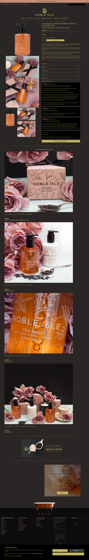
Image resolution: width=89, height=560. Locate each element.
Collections (64, 18)
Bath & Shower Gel (69, 58)
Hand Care (37, 18)
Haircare (56, 18)
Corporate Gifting (21, 527)
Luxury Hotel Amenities (22, 526)
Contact (12, 4)
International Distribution (23, 524)
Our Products (21, 523)
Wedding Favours (21, 528)
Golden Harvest (3, 520)
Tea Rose (2, 528)
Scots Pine (2, 526)
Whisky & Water (3, 531)
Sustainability (21, 520)
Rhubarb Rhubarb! (4, 524)
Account (20, 4)
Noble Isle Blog (21, 530)
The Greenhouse (3, 530)
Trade (15, 4)
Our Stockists (38, 523)
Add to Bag (55, 40)
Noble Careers (26, 4)
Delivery (37, 522)
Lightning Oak (3, 522)
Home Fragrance (47, 18)
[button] (1, 1)
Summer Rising (3, 527)
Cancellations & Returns (40, 519)
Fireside (2, 519)
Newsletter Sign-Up (5, 4)
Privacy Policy (38, 524)
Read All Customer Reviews (61, 141)
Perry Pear (2, 523)
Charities (20, 522)
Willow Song (3, 534)
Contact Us (38, 520)
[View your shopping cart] (87, 4)
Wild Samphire (3, 532)
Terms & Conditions (39, 526)
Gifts (22, 18)
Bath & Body (29, 18)
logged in (52, 450)
